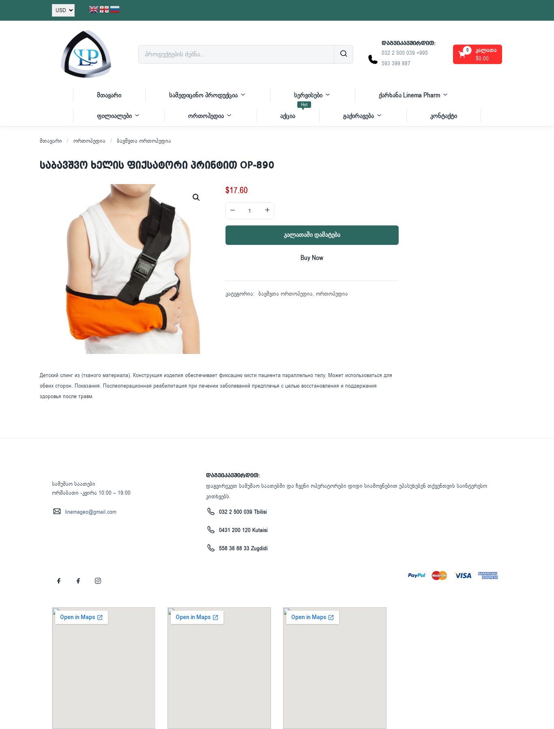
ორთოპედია (206, 115)
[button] (478, 54)
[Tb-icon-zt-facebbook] (59, 581)
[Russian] (115, 9)
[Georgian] (104, 9)
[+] (267, 211)
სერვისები (308, 95)
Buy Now (312, 257)
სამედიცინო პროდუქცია (203, 95)
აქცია (293, 112)
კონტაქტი (443, 115)
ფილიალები (114, 115)
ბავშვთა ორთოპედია (144, 141)
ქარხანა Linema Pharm (409, 95)
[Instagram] (98, 581)
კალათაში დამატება (312, 234)
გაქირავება (358, 115)
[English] (94, 9)
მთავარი (109, 95)
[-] (232, 211)
